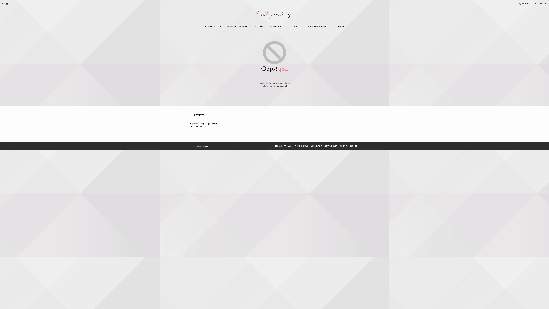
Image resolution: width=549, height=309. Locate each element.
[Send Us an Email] (3, 4)
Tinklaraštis (294, 26)
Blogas (278, 146)
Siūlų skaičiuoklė (317, 26)
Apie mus (287, 146)
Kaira (206, 146)
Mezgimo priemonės (238, 26)
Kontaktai (344, 146)
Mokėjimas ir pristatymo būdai (324, 146)
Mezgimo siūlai (213, 26)
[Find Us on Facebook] (7, 4)
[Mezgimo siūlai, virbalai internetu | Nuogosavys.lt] (274, 14)
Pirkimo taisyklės (301, 146)
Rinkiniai (259, 26)
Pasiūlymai (275, 26)
